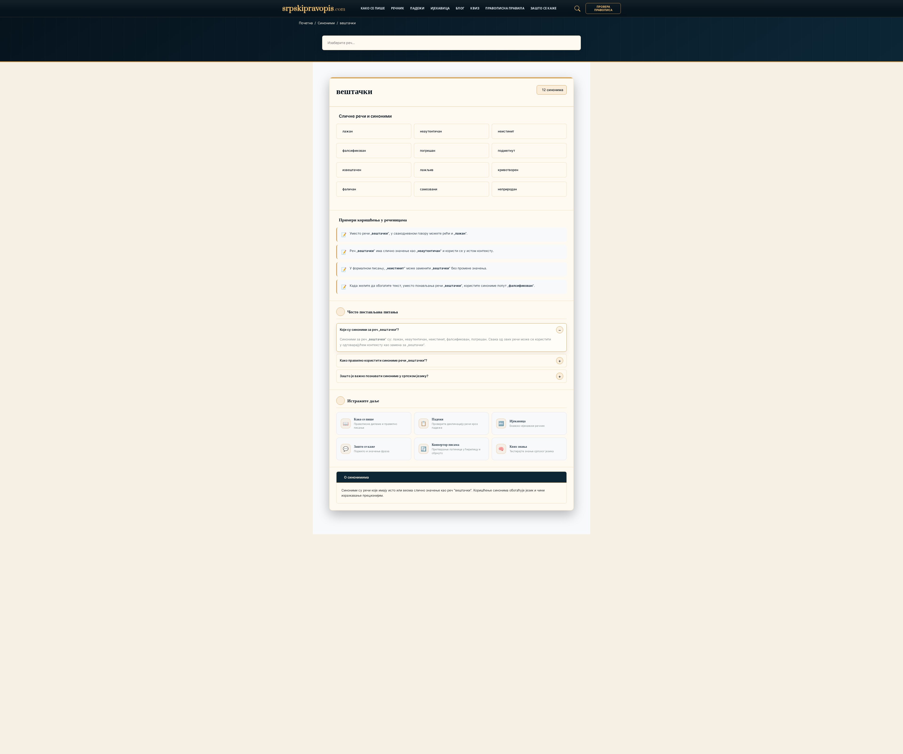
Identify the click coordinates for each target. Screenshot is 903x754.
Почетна (306, 23)
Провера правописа (603, 8)
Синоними (326, 23)
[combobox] (451, 43)
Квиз (474, 8)
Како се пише (373, 8)
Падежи (417, 8)
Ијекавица (440, 8)
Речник (397, 8)
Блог (460, 8)
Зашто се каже (543, 8)
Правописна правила (504, 8)
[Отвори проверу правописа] (577, 8)
